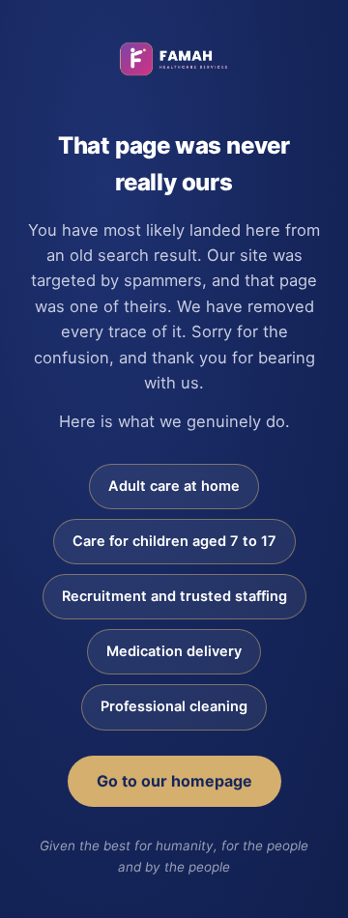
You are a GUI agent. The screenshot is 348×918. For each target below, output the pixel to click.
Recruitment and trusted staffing (174, 596)
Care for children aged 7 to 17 (174, 541)
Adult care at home (174, 486)
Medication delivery (174, 651)
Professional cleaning (174, 706)
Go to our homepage (174, 780)
